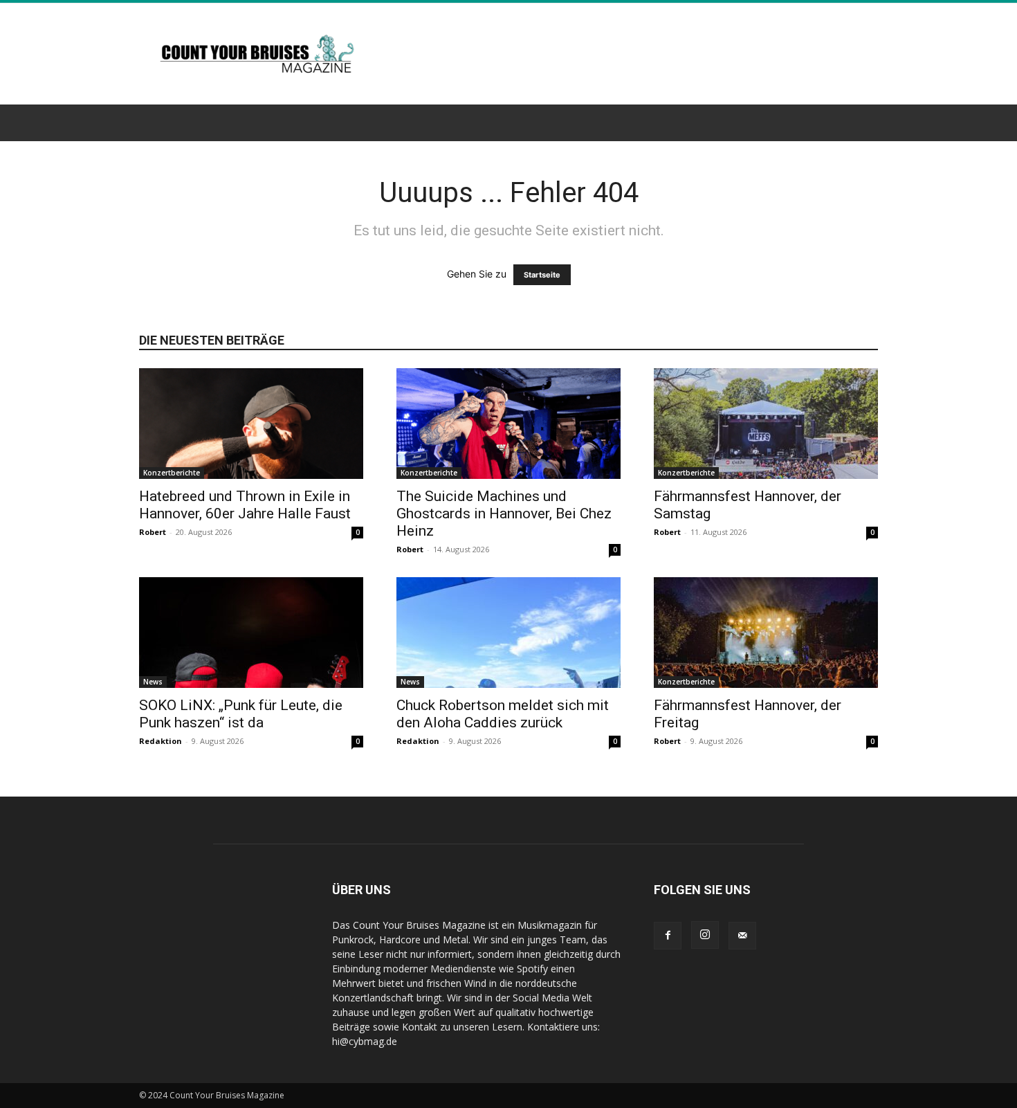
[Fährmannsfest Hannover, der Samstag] (766, 423)
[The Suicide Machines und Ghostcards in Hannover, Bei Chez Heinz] (508, 423)
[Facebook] (667, 936)
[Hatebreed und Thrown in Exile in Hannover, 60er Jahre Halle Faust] (251, 423)
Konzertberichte (171, 473)
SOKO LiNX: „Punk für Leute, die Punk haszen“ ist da (240, 714)
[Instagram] (705, 935)
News (153, 682)
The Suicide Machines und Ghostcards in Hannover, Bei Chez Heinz (504, 513)
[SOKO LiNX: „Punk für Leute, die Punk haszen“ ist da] (251, 632)
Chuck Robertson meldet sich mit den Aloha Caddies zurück (502, 714)
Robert (152, 532)
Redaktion (160, 741)
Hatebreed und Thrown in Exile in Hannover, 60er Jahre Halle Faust (245, 505)
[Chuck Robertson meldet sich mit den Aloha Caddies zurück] (508, 632)
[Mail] (742, 936)
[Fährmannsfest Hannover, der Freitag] (766, 632)
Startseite (542, 275)
